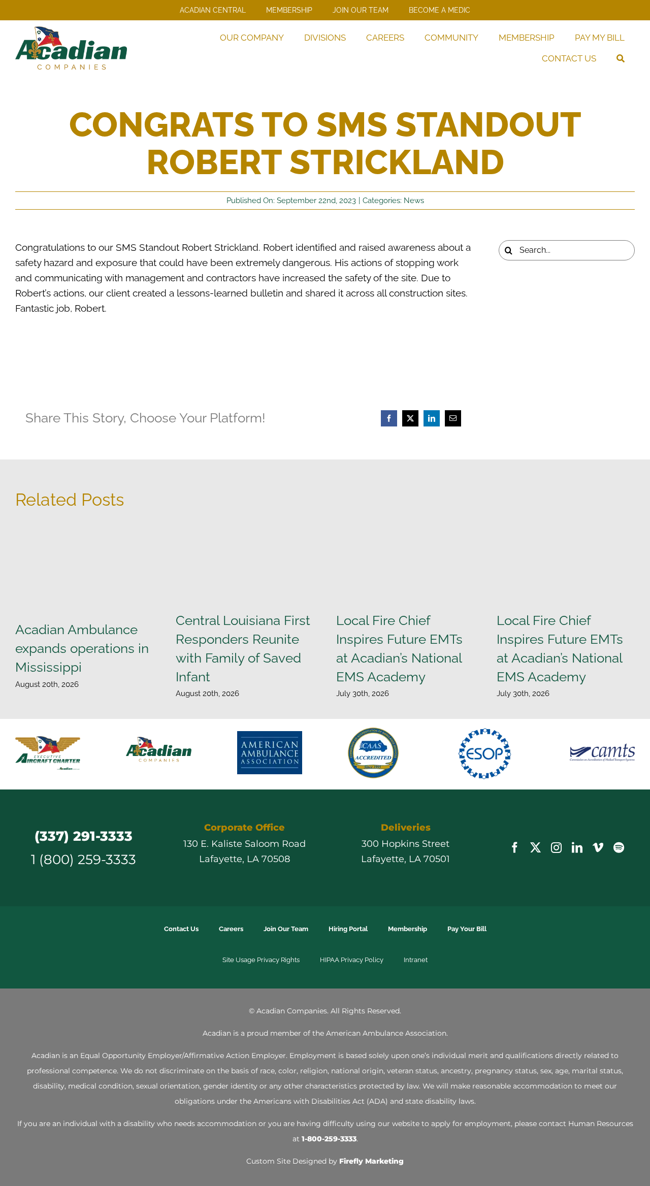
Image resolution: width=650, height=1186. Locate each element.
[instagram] (556, 855)
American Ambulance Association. (387, 1041)
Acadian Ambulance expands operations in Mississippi (82, 648)
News (414, 200)
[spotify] (618, 855)
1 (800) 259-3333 (83, 867)
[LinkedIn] (431, 418)
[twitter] (535, 855)
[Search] (620, 58)
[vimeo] (598, 855)
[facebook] (514, 855)
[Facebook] (389, 418)
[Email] (453, 418)
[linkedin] (577, 855)
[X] (410, 418)
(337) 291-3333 (84, 844)
